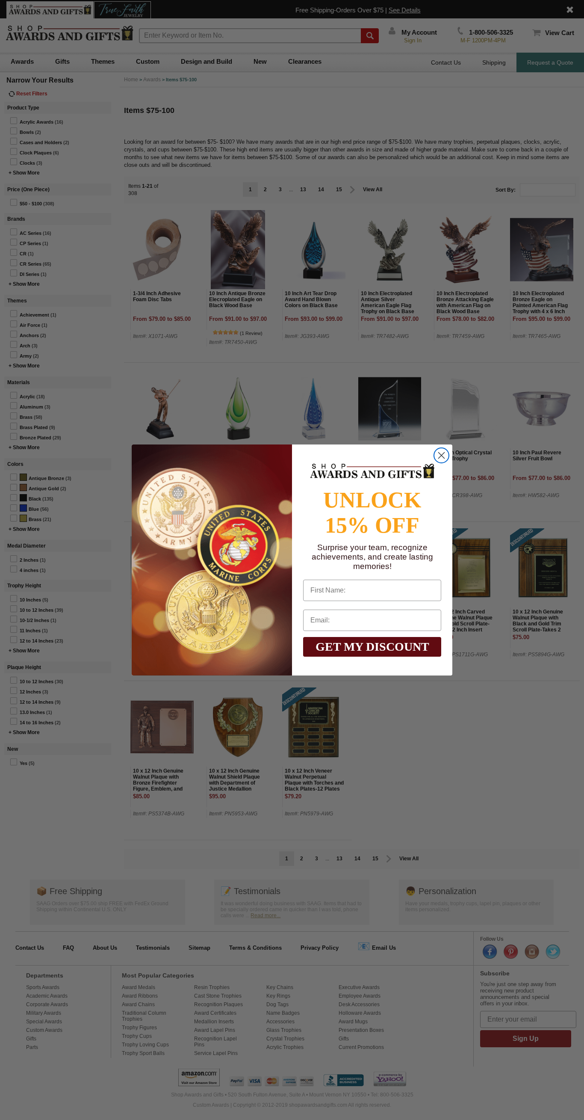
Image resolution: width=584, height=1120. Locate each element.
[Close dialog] (441, 455)
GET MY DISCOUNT (372, 646)
